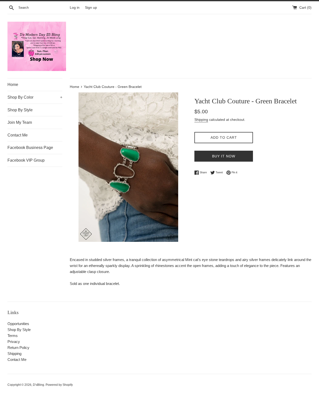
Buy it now (223, 156)
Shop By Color (34, 97)
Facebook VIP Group (26, 160)
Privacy (13, 341)
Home (12, 84)
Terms (12, 335)
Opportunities (18, 324)
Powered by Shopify (59, 385)
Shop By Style (20, 110)
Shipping (201, 120)
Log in (75, 7)
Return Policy (18, 347)
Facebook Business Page (30, 147)
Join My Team (19, 122)
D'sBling (38, 385)
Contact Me (17, 135)
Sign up (91, 7)
